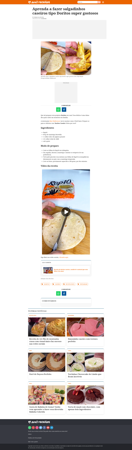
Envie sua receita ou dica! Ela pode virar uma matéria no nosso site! (48, 431)
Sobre (30, 434)
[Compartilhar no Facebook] (64, 109)
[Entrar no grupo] (29, 427)
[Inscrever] (48, 427)
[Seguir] (36, 427)
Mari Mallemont (54, 121)
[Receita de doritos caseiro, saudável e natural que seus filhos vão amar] (48, 270)
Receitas (44, 18)
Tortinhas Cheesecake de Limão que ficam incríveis (84, 375)
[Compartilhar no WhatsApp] (58, 109)
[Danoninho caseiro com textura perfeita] (85, 326)
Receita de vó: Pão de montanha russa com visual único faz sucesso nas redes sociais (45, 341)
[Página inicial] (47, 2)
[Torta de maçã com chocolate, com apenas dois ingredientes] (85, 394)
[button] (103, 2)
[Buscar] (99, 2)
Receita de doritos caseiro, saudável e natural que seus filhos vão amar (71, 270)
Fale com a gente (33, 442)
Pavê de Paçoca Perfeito (40, 374)
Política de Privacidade (35, 438)
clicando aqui (63, 257)
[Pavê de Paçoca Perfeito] (46, 362)
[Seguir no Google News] (33, 427)
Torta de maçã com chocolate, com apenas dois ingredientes (84, 408)
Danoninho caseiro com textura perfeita (82, 340)
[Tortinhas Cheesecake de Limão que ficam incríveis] (85, 362)
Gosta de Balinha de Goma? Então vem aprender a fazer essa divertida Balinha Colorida (46, 409)
